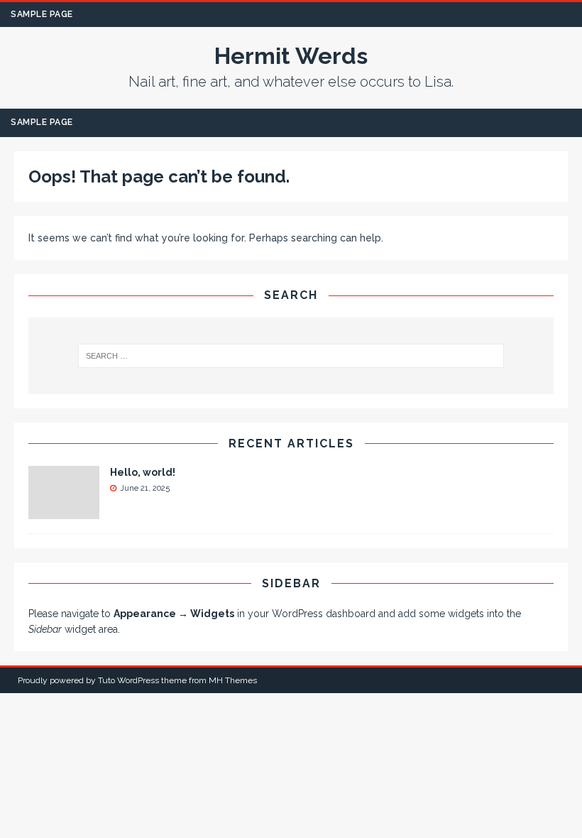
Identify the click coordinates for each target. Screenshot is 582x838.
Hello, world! (142, 472)
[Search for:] (291, 356)
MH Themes (233, 680)
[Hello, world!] (63, 510)
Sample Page (42, 14)
